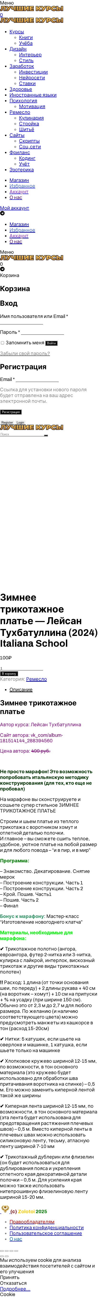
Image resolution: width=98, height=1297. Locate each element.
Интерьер (30, 54)
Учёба (26, 43)
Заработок (22, 66)
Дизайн (18, 49)
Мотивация (32, 106)
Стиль (26, 60)
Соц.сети (30, 146)
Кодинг (27, 158)
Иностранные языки (33, 95)
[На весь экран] (11, 1251)
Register (7, 422)
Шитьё (26, 129)
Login (20, 422)
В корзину (9, 673)
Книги (26, 37)
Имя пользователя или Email (34, 316)
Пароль (10, 332)
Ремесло (20, 112)
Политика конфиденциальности (47, 1227)
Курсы (17, 31)
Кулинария (31, 118)
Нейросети (32, 77)
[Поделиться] (7, 1251)
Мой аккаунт (14, 208)
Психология (23, 100)
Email (7, 379)
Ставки (27, 83)
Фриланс (20, 152)
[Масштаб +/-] (16, 1251)
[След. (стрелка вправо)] (7, 1256)
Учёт (24, 164)
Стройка (29, 123)
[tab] (54, 689)
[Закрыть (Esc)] (2, 1251)
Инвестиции (33, 72)
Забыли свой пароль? (25, 353)
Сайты (17, 135)
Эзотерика (22, 169)
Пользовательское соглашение (46, 1233)
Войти (51, 343)
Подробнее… (15, 1288)
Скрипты (29, 141)
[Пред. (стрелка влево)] (2, 1256)
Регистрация (11, 412)
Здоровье (21, 89)
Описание (21, 689)
